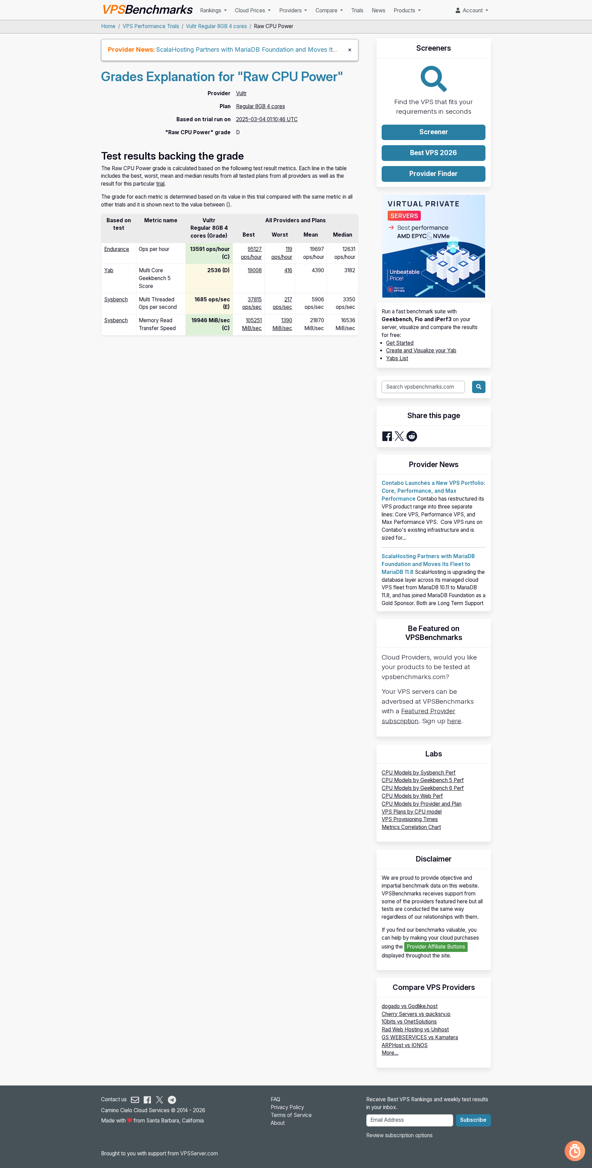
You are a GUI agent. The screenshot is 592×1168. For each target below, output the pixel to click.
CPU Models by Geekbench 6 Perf (423, 788)
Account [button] (472, 10)
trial (160, 183)
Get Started (400, 343)
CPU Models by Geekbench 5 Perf (423, 780)
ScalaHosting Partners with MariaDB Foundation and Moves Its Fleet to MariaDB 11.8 (277, 49)
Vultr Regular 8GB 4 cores (216, 26)
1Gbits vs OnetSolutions (409, 1021)
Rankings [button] (211, 10)
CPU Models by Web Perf (412, 796)
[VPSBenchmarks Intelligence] (575, 1151)
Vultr (241, 93)
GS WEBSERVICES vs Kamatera (420, 1037)
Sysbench (116, 299)
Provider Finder (433, 174)
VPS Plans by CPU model (412, 811)
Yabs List (397, 358)
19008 (255, 270)
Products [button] (405, 10)
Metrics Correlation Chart (411, 827)
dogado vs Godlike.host (409, 1006)
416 (288, 270)
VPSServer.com (199, 1153)
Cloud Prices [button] (251, 10)
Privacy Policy (287, 1107)
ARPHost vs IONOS (405, 1045)
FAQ (275, 1099)
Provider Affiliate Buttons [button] (436, 946)
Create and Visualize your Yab (421, 350)
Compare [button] (327, 10)
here (454, 721)
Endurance (116, 249)
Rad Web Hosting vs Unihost (415, 1029)
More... (390, 1053)
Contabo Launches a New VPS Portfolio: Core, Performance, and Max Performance (433, 491)
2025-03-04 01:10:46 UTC (267, 119)
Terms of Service (291, 1115)
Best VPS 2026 (433, 153)
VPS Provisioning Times (410, 819)
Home (108, 26)
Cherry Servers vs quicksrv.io (416, 1014)
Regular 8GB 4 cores (260, 106)
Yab (108, 270)
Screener (433, 132)
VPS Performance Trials (151, 26)
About (278, 1123)
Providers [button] (291, 10)
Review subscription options (399, 1135)
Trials (357, 10)
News (378, 10)
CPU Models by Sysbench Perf (419, 772)
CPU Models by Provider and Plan (421, 804)
